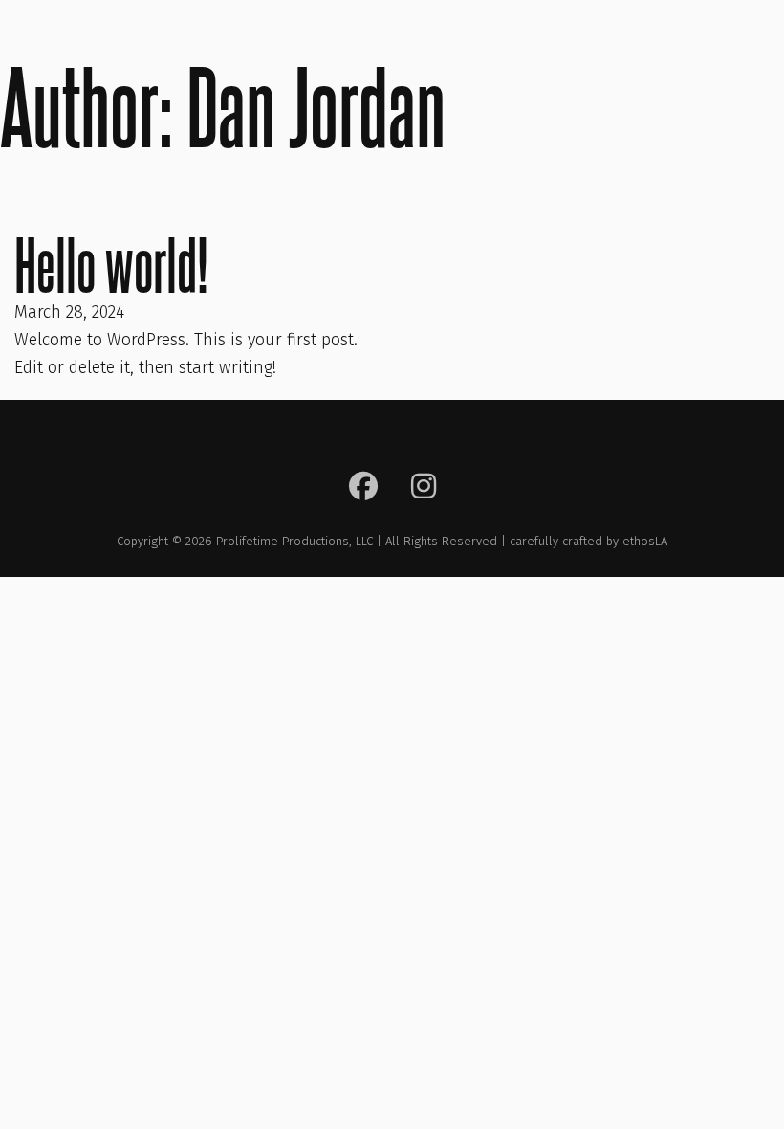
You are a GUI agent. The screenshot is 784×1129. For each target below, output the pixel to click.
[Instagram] (423, 489)
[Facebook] (363, 489)
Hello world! (111, 264)
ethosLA (644, 541)
